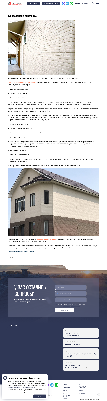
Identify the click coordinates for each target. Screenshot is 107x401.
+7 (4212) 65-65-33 (72, 333)
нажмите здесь (31, 393)
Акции (65, 390)
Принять (39, 396)
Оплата (81, 390)
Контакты (82, 394)
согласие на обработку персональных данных (72, 304)
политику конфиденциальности (71, 306)
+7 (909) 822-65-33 (72, 336)
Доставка (82, 387)
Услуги (65, 384)
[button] (51, 3)
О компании (66, 387)
